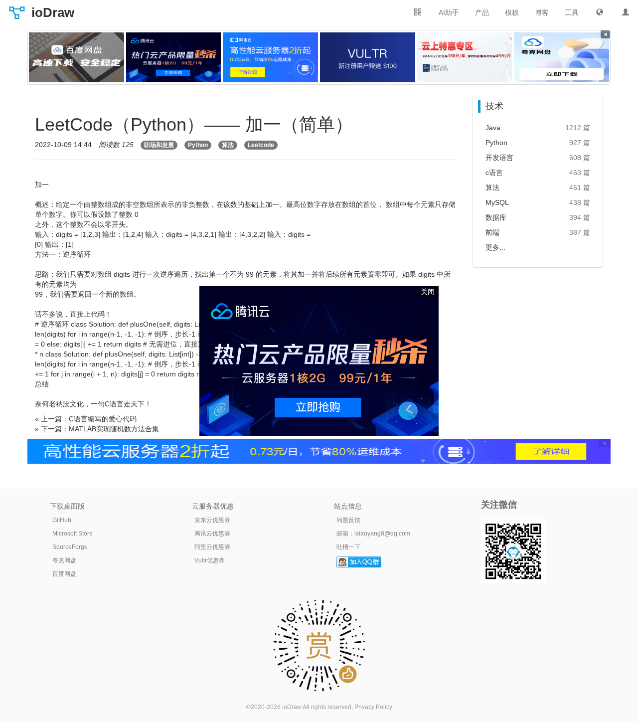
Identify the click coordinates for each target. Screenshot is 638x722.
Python (198, 145)
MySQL (497, 202)
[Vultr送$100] (367, 57)
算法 (228, 145)
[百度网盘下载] (76, 57)
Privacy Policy (373, 707)
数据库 (495, 217)
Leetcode (261, 145)
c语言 (494, 173)
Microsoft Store (72, 533)
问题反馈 (348, 520)
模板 (512, 12)
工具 (572, 12)
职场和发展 (159, 145)
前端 (492, 232)
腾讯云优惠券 (212, 533)
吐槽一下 (348, 546)
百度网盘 (64, 573)
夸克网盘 (64, 560)
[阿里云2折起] (270, 57)
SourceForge (70, 546)
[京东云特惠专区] (464, 57)
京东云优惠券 (212, 520)
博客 (542, 12)
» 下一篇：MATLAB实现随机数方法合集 (97, 429)
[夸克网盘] (561, 57)
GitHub (61, 520)
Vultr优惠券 (209, 560)
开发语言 (499, 158)
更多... (495, 247)
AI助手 (449, 12)
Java (492, 128)
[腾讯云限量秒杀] (173, 57)
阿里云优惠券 (212, 546)
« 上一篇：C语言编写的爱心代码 (86, 419)
